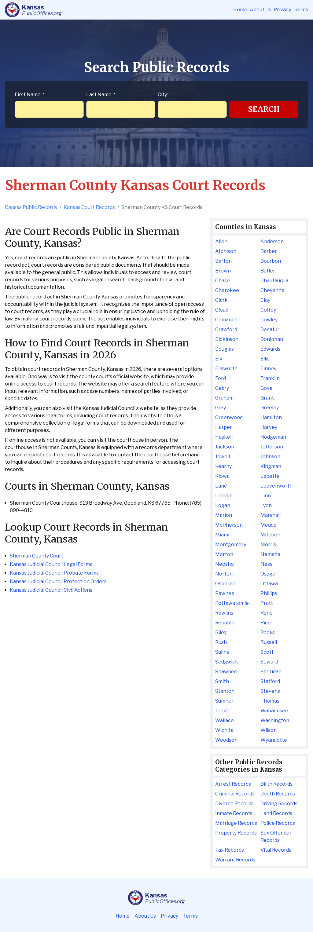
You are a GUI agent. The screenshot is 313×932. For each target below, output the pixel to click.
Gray (220, 408)
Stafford (270, 681)
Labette (270, 476)
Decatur (269, 329)
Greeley (269, 408)
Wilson (268, 730)
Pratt (266, 603)
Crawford (226, 329)
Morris (268, 544)
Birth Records (276, 784)
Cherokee (227, 290)
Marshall (270, 515)
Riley (220, 632)
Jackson (224, 447)
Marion (223, 515)
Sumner (224, 701)
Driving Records (278, 803)
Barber (268, 251)
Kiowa (222, 476)
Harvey (268, 427)
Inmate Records (233, 813)
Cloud (221, 310)
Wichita (224, 730)
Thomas (269, 701)
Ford (220, 378)
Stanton (224, 691)
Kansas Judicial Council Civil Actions (51, 590)
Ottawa (269, 584)
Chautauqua (274, 280)
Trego (222, 711)
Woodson (226, 740)
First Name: (29, 94)
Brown (223, 271)
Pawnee (224, 593)
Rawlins (224, 613)
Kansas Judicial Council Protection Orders (58, 581)
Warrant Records (235, 860)
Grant (267, 398)
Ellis (265, 359)
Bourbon (270, 261)
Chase (222, 280)
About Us (260, 10)
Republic (225, 623)
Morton (224, 554)
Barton (223, 261)
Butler (267, 271)
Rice (265, 623)
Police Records (277, 823)
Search (264, 109)
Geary (222, 388)
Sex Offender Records (276, 836)
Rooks (267, 632)
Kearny (223, 466)
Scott (267, 652)
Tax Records (229, 850)
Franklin (270, 378)
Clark (221, 300)
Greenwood (229, 417)
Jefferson (271, 447)
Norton (224, 574)
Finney (268, 368)
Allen (221, 241)
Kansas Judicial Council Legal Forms (51, 564)
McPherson (229, 525)
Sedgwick (226, 662)
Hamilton (271, 417)
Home (240, 10)
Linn (265, 496)
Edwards (270, 349)
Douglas (224, 349)
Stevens (270, 691)
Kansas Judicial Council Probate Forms (54, 573)
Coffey (268, 310)
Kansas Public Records (31, 207)
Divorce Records (234, 803)
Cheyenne (272, 290)
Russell (268, 642)
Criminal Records (235, 794)
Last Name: (100, 94)
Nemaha (270, 554)
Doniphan (271, 339)
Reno (266, 613)
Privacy (282, 10)
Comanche (228, 320)
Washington (274, 720)
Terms (300, 10)
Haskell (224, 437)
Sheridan (271, 671)
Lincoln (224, 496)
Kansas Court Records (89, 207)
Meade (268, 525)
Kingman (270, 466)
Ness (266, 564)
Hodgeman (273, 437)
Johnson (270, 456)
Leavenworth (276, 486)
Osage (267, 574)
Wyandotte (273, 740)
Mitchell (270, 535)
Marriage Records (236, 823)
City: (163, 94)
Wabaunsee (274, 711)
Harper (223, 427)
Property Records (236, 833)
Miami (222, 535)
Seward (269, 662)
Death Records (277, 794)
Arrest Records (233, 784)
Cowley (269, 320)
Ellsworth (226, 368)
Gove (266, 388)
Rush (221, 642)
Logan (222, 505)
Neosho (224, 564)
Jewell (222, 456)
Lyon (266, 505)
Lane (221, 486)
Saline (222, 652)
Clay (265, 300)
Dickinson (226, 339)
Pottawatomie (232, 603)
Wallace (224, 720)
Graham (224, 398)
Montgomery (230, 544)
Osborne (225, 584)
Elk (219, 359)
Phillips (268, 593)
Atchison (225, 251)
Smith (222, 681)
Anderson (272, 241)
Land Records (276, 813)
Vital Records (275, 850)
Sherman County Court (36, 556)
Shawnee (226, 671)
